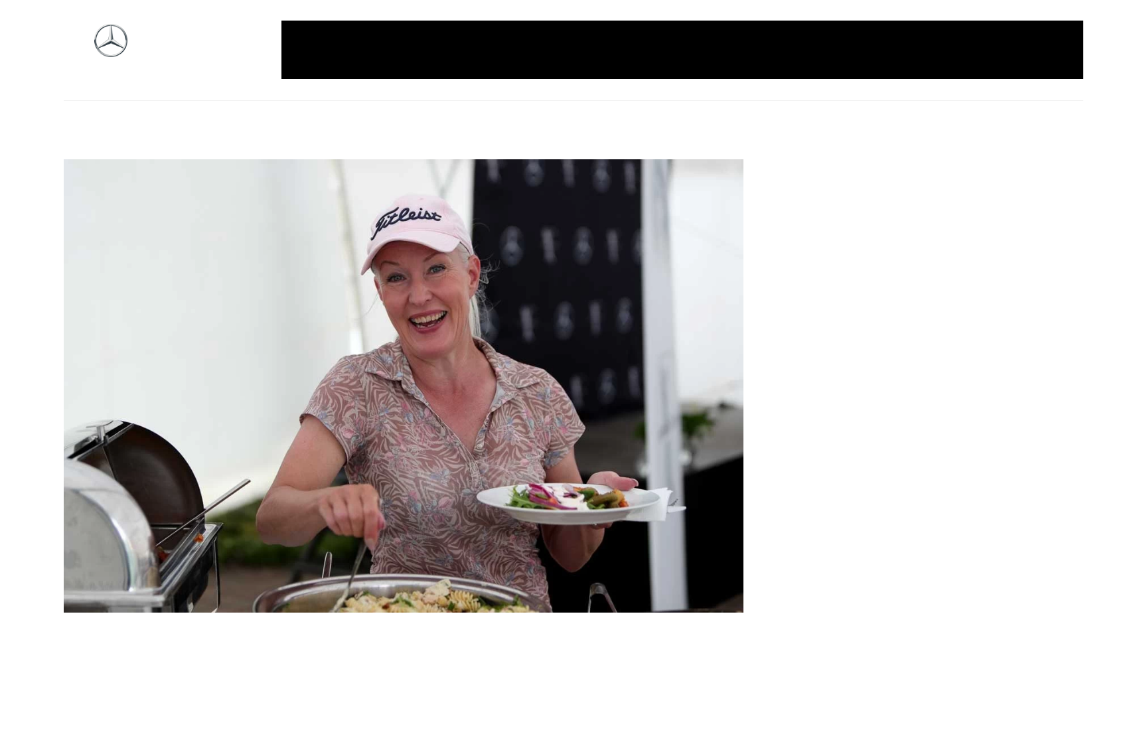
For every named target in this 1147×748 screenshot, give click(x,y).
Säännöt (888, 49)
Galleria (320, 49)
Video (1049, 49)
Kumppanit (660, 49)
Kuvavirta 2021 (740, 49)
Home (369, 49)
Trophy (943, 49)
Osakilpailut (822, 49)
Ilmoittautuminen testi (560, 49)
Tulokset (998, 49)
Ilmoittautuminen (445, 49)
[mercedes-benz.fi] (110, 50)
